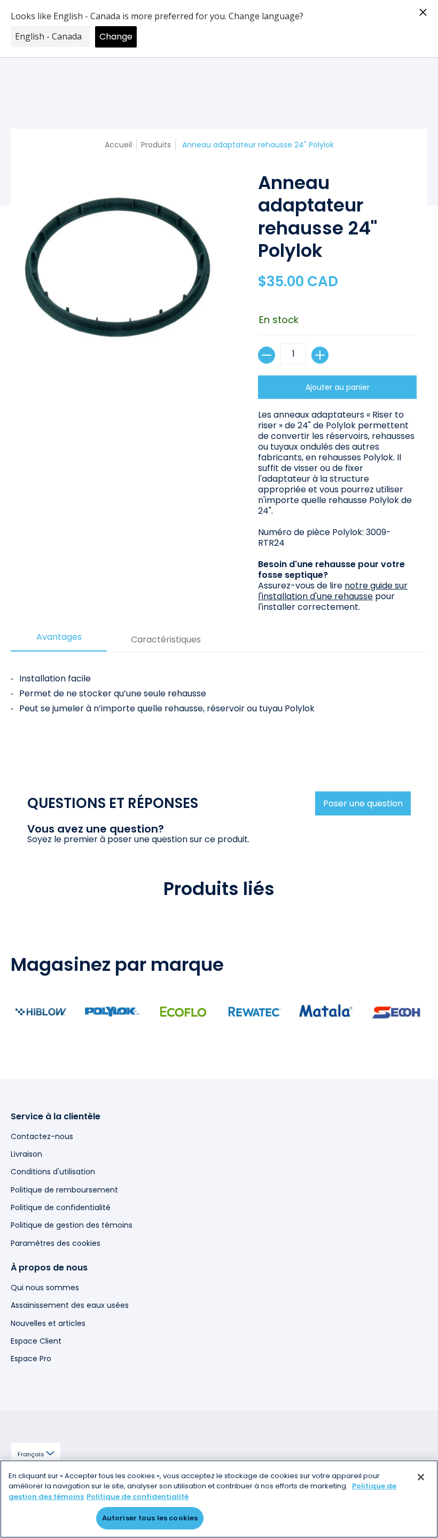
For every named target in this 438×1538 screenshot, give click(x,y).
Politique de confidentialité (61, 1207)
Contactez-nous (42, 1136)
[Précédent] (23, 639)
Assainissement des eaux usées (70, 1305)
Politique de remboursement (64, 1189)
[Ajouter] (319, 355)
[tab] (59, 640)
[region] (219, 1499)
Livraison (26, 1154)
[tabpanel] (219, 705)
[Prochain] (415, 639)
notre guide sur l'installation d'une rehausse (333, 590)
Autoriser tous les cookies (150, 1518)
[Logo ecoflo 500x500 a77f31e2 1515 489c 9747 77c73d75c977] (183, 1012)
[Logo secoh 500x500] (396, 1012)
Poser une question (363, 803)
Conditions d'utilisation (53, 1171)
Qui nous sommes (45, 1287)
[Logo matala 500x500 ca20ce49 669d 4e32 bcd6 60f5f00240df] (325, 1012)
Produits (156, 144)
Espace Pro (31, 1358)
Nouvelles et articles (48, 1323)
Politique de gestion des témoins (71, 1225)
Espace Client (36, 1341)
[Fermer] (421, 1477)
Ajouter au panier (338, 387)
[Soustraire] (266, 355)
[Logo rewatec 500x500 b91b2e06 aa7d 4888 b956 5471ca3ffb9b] (254, 1012)
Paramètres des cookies (55, 1243)
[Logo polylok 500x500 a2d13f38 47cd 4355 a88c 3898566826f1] (112, 1012)
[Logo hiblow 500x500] (41, 1012)
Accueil (118, 144)
